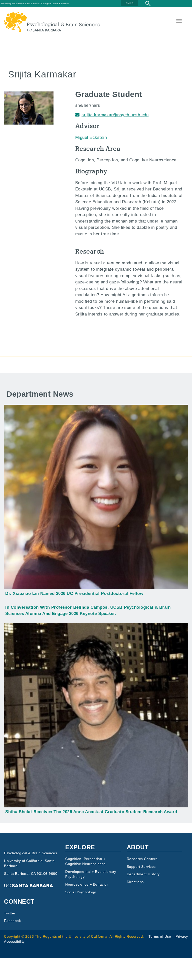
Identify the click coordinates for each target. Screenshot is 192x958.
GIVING (129, 3)
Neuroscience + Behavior (86, 884)
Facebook (12, 921)
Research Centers (142, 859)
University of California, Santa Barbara (20, 3)
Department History (143, 874)
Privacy (182, 936)
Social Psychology (80, 892)
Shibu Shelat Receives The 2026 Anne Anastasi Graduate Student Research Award (91, 811)
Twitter (10, 913)
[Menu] (178, 21)
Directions (135, 882)
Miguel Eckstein (91, 137)
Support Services (141, 867)
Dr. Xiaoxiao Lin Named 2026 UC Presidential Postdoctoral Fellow (74, 593)
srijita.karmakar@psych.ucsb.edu (115, 115)
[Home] (52, 15)
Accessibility (14, 941)
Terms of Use (159, 936)
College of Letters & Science (54, 3)
